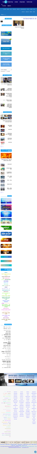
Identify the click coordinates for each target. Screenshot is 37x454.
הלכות (2, 279)
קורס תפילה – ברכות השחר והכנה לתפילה (8, 134)
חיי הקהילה (7, 285)
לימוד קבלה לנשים (7, 345)
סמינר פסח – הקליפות (9, 126)
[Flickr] (4, 14)
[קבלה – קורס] (3, 181)
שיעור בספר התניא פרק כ (6, 313)
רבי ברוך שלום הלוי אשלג (8, 356)
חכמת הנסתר (7, 336)
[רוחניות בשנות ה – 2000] (3, 169)
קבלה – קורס (9, 180)
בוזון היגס (5, 391)
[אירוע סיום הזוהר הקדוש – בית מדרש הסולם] (6, 80)
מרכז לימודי (13, 445)
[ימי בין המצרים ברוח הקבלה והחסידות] (18, 23)
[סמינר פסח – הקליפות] (3, 126)
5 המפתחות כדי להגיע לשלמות (9, 173)
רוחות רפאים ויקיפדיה (5, 309)
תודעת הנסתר (9, 184)
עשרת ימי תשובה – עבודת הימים (8, 100)
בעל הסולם (18, 9)
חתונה (3, 285)
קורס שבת (10, 129)
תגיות (11, 9)
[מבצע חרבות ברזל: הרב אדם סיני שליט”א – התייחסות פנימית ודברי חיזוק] (3, 94)
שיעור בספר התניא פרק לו (8, 428)
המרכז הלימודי (29, 2)
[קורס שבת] (3, 130)
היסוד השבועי (8, 333)
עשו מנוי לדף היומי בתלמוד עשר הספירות (6, 64)
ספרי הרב (4, 9)
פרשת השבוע (8, 351)
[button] (2, 4)
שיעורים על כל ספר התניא (8, 433)
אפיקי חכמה (9, 328)
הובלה (4, 396)
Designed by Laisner (16, 447)
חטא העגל (6, 284)
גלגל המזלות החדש (6, 276)
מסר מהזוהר (27, 11)
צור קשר (4, 2)
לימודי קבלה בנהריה (6, 295)
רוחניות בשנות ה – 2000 (9, 168)
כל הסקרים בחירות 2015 (6, 294)
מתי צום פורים (9, 415)
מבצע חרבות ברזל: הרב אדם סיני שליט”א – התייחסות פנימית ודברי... (8, 95)
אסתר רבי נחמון (9, 391)
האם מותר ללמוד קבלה (8, 396)
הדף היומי (8, 9)
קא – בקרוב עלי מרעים (5, 423)
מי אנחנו (9, 5)
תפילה (2, 367)
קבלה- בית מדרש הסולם (27, 444)
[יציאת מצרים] (3, 165)
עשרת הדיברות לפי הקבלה (8, 420)
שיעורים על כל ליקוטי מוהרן (8, 431)
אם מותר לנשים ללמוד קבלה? (6, 275)
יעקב (6, 339)
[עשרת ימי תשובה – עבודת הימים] (3, 101)
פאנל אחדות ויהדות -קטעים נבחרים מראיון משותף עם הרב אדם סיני (9, 106)
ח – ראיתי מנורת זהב (5, 399)
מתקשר (6, 415)
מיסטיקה (31, 9)
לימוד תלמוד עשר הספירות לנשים (7, 409)
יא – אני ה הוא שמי (6, 288)
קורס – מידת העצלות (9, 177)
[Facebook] (5, 14)
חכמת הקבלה (22, 2)
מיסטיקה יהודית (9, 348)
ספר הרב (23, 445)
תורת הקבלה (9, 364)
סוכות (3, 348)
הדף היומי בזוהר (20, 444)
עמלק (3, 303)
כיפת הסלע (6, 291)
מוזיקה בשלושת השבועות (6, 301)
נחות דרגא (3, 415)
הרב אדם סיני (14, 9)
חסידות (34, 11)
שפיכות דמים (6, 317)
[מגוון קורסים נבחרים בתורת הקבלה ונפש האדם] (3, 89)
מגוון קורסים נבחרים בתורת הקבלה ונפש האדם (8, 89)
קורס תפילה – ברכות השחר (9, 139)
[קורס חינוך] (3, 143)
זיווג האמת (6, 282)
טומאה (6, 287)
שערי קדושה (3, 359)
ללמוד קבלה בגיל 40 (8, 412)
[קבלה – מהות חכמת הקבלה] (3, 189)
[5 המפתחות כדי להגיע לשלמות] (3, 173)
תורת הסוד (4, 362)
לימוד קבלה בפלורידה (8, 407)
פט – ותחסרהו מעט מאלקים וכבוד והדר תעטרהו (6, 305)
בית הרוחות (6, 393)
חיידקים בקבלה (9, 401)
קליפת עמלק (6, 308)
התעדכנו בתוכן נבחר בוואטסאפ (6, 59)
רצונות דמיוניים (6, 311)
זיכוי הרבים (23, 11)
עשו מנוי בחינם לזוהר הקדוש (6, 53)
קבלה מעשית (4, 353)
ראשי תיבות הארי (5, 425)
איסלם (6, 272)
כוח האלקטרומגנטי (6, 290)
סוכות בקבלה (5, 417)
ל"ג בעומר (9, 341)
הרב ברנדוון (9, 399)
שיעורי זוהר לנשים (9, 430)
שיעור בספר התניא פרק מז (6, 316)
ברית (3, 393)
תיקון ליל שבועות (4, 364)
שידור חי (4, 5)
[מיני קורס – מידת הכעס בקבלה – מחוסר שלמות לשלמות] (6, 155)
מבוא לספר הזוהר (3, 412)
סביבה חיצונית (9, 417)
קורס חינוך (10, 142)
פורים (3, 420)
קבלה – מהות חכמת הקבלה (9, 188)
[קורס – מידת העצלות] (3, 177)
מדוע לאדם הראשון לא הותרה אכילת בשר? (6, 298)
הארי (3, 278)
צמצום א (10, 423)
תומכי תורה (3, 433)
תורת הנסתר (8, 362)
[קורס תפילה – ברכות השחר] (3, 139)
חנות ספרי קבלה (18, 445)
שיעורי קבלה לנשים (8, 359)
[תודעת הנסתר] (3, 185)
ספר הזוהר (28, 9)
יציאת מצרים (10, 164)
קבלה (34, 9)
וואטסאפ (31, 11)
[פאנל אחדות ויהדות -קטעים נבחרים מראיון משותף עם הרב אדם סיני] (3, 105)
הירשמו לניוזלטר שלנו (6, 48)
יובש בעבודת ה (9, 404)
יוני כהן (9, 339)
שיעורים (16, 2)
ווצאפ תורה (6, 281)
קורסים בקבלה (9, 425)
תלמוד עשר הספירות (23, 9)
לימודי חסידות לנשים (7, 343)
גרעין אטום (7, 278)
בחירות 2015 (9, 393)
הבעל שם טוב (7, 279)
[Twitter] (3, 14)
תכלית (10, 436)
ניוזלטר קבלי (7, 303)
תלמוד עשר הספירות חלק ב (6, 320)
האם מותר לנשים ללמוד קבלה (7, 330)
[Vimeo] (1, 14)
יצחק (4, 339)
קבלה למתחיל (10, 2)
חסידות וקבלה (4, 401)
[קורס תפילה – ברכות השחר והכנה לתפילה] (3, 134)
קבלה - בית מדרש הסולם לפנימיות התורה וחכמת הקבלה (28, 446)
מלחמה (5, 348)
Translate (8, 71)
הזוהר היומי (8, 331)
